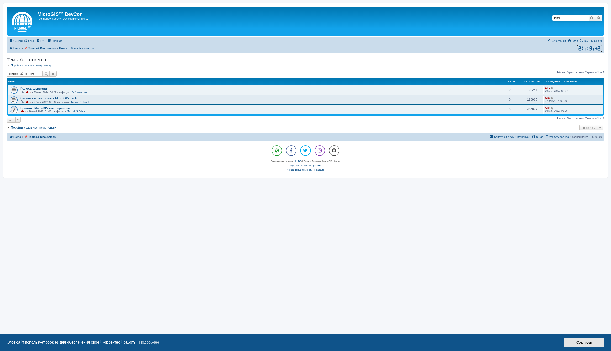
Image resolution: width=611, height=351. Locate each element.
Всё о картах (79, 92)
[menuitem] (41, 41)
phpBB (297, 161)
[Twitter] (305, 150)
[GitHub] (334, 150)
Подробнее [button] (149, 342)
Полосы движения (34, 88)
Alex (28, 92)
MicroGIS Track (80, 102)
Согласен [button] (584, 342)
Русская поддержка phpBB (305, 165)
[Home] (22, 21)
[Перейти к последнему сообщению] (552, 88)
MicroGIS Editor (76, 111)
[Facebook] (291, 150)
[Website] (277, 150)
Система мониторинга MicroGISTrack (48, 98)
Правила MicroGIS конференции (45, 108)
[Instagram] (320, 150)
